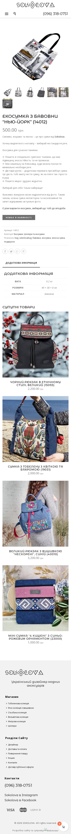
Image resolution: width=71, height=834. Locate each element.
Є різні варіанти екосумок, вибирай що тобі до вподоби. (34, 208)
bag (16, 237)
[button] (62, 29)
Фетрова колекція (17, 721)
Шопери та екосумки (34, 234)
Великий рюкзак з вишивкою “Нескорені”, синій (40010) (35, 553)
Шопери (12, 725)
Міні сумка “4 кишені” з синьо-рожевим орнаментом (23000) (35, 637)
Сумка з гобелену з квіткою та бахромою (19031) (35, 468)
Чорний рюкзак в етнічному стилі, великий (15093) (35, 384)
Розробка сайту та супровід (28, 830)
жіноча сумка (58, 237)
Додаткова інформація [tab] (21, 262)
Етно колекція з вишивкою (21, 708)
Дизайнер (13, 744)
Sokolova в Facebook (20, 800)
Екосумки (18, 234)
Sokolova (59, 136)
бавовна (37, 237)
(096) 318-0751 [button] (55, 14)
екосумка (46, 237)
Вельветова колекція (18, 717)
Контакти (12, 762)
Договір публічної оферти (21, 767)
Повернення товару (18, 753)
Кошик (11, 758)
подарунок (9, 241)
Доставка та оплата (17, 749)
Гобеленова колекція (18, 703)
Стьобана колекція (17, 712)
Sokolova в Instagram (21, 795)
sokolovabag (25, 237)
